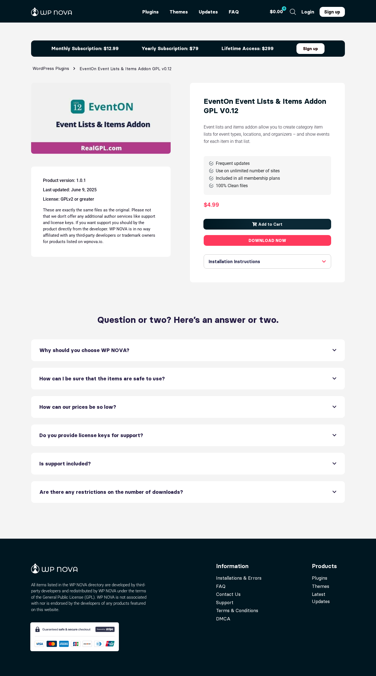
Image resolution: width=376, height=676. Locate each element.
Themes (179, 12)
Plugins (150, 12)
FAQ (234, 12)
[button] (267, 224)
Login (307, 12)
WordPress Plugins (50, 68)
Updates (208, 12)
